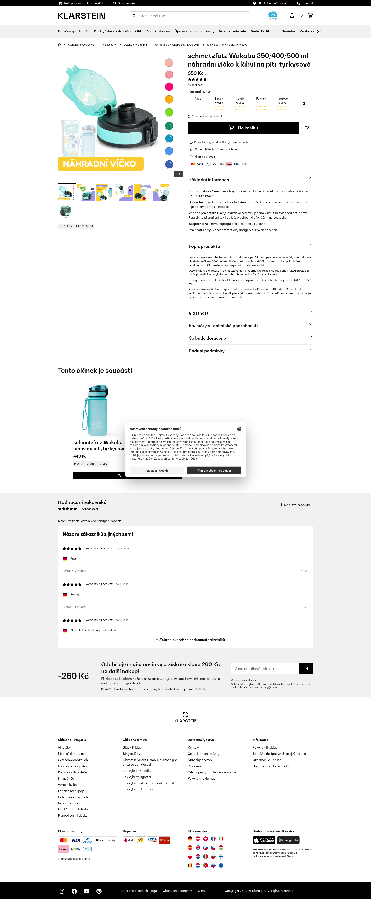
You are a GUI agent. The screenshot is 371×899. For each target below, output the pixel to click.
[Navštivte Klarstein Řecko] (221, 865)
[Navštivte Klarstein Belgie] (190, 865)
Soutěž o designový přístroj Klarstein (279, 754)
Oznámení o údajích (267, 760)
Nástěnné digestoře (72, 803)
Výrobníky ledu (68, 784)
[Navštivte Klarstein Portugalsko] (205, 865)
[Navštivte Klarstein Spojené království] (198, 847)
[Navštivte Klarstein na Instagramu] (62, 891)
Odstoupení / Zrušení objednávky (212, 772)
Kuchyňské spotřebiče (81, 44)
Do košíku (247, 127)
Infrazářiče (66, 778)
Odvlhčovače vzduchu (73, 760)
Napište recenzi (296, 505)
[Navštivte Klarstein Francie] (213, 838)
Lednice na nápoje (71, 791)
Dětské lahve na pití (135, 44)
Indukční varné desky (73, 809)
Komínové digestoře (72, 772)
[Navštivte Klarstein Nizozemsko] (198, 865)
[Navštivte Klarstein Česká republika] (213, 847)
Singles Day (131, 754)
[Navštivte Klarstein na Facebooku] (74, 891)
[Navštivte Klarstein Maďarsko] (221, 847)
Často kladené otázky (273, 3)
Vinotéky (64, 747)
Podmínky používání (263, 856)
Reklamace (196, 766)
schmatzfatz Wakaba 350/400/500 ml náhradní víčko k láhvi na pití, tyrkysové (200, 44)
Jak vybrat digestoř (137, 777)
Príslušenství (109, 44)
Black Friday (132, 747)
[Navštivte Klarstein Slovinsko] (213, 865)
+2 (303, 103)
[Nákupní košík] (310, 15)
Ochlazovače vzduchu (73, 797)
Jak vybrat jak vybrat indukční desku (149, 783)
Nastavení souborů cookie (271, 766)
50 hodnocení (196, 84)
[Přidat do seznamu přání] (307, 128)
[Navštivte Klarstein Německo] (190, 838)
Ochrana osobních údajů (244, 680)
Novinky (288, 31)
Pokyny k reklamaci (202, 778)
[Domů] (63, 44)
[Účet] (292, 15)
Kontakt (308, 3)
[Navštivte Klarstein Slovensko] (205, 847)
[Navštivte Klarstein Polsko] (190, 856)
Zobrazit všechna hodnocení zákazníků (192, 640)
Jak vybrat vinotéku (137, 771)
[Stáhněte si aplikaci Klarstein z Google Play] (288, 840)
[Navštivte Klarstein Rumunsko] (205, 856)
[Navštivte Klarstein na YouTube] (86, 891)
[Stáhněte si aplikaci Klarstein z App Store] (264, 840)
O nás (202, 891)
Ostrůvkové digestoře (73, 766)
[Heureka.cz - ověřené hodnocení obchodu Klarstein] (272, 15)
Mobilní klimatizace (72, 754)
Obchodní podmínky (177, 891)
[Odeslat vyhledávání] (134, 15)
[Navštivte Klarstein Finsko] (221, 856)
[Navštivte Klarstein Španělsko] (190, 847)
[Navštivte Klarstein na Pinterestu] (99, 891)
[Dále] (318, 31)
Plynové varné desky (72, 815)
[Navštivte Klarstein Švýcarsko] (205, 838)
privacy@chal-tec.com (272, 687)
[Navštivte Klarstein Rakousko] (198, 838)
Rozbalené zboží (313, 31)
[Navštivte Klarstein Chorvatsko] (198, 856)
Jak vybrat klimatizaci (139, 789)
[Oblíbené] (301, 15)
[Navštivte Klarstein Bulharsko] (213, 856)
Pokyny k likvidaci (265, 747)
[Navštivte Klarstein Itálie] (221, 838)
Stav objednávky (200, 760)
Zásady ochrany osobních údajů (278, 852)
